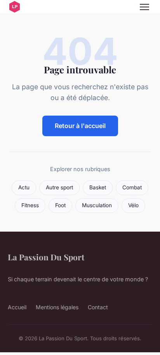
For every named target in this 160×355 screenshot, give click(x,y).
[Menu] (144, 7)
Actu (24, 187)
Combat (132, 187)
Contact (98, 307)
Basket (97, 187)
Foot (60, 205)
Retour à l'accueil (80, 126)
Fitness (30, 205)
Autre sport (59, 187)
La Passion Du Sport (46, 256)
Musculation (97, 205)
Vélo (133, 205)
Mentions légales (57, 307)
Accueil (17, 307)
